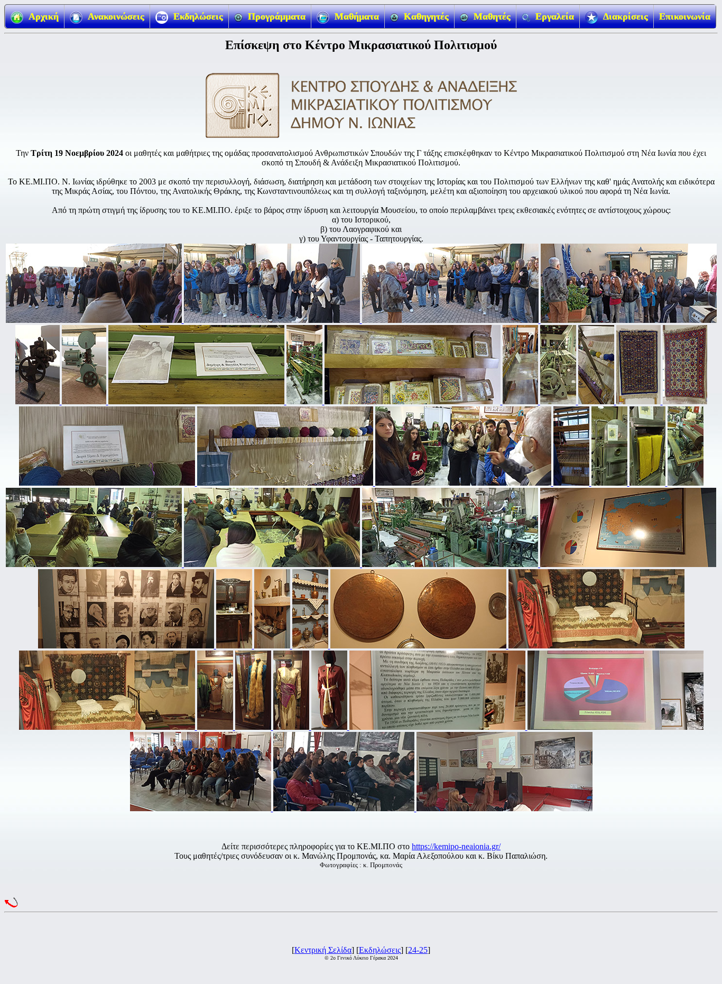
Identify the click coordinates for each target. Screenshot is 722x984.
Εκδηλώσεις (380, 949)
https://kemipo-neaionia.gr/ (456, 846)
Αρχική (44, 16)
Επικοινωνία (684, 16)
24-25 (418, 949)
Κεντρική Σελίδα (322, 949)
